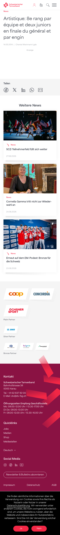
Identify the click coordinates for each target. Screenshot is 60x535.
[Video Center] (21, 464)
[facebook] (6, 90)
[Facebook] (10, 464)
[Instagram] (5, 464)
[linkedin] (23, 90)
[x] (14, 90)
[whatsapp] (31, 90)
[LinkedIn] (16, 464)
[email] (40, 90)
